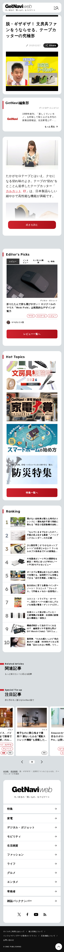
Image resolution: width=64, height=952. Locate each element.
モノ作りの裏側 (38, 261)
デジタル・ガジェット (48, 300)
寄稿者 (11, 891)
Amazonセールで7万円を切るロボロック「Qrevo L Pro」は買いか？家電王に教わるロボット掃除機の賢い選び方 (31, 737)
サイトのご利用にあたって (14, 931)
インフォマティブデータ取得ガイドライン (20, 936)
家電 (45, 730)
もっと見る (51, 126)
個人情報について (36, 931)
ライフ (10, 730)
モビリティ (14, 836)
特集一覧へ (32, 492)
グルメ (11, 872)
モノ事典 (51, 261)
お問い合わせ (8, 940)
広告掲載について (48, 936)
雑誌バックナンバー (19, 901)
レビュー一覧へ (32, 334)
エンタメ (12, 881)
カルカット (13, 191)
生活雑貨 (14, 771)
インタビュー (25, 261)
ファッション (15, 854)
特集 (10, 808)
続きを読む (32, 224)
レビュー (12, 261)
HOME (6, 771)
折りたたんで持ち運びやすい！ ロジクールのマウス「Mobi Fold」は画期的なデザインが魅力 (31, 307)
